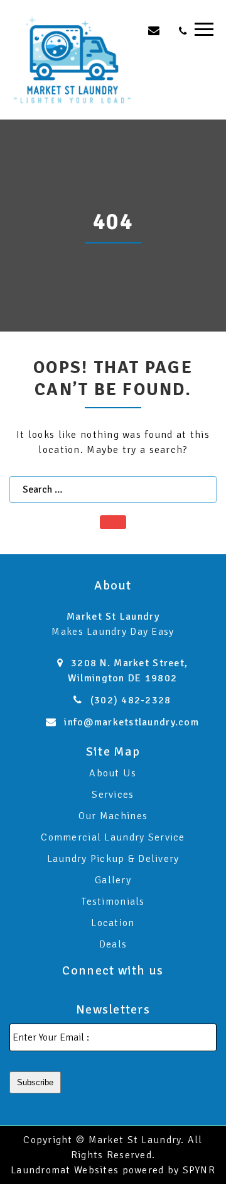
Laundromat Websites (65, 1170)
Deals (113, 944)
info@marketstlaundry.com (131, 722)
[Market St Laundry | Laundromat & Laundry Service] (72, 59)
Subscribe (35, 1082)
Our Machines (113, 816)
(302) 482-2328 (130, 700)
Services (113, 794)
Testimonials (112, 901)
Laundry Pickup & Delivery (113, 858)
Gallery (113, 880)
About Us (112, 773)
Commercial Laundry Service (113, 837)
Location (112, 923)
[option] (113, 225)
